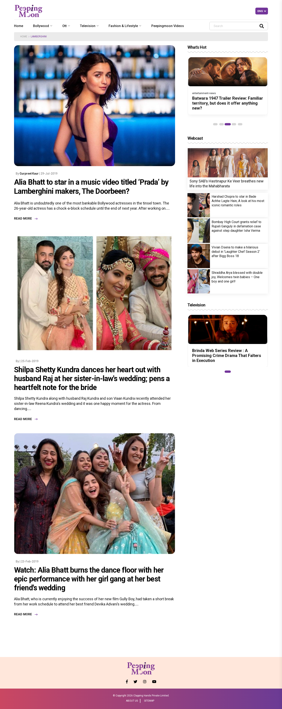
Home (18, 26)
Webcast (195, 138)
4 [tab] (234, 124)
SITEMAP (149, 700)
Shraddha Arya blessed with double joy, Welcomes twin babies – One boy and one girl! (237, 277)
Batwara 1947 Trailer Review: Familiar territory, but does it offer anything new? (227, 103)
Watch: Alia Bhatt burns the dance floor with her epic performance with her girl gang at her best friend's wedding (89, 579)
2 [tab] (221, 124)
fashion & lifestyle (123, 26)
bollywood (41, 26)
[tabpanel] (227, 86)
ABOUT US (132, 700)
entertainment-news (204, 93)
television (87, 26)
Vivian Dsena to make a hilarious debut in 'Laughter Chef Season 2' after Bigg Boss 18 (236, 251)
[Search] (261, 26)
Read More (23, 218)
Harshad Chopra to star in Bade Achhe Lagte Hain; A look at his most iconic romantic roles (238, 201)
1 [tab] (215, 124)
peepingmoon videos (167, 26)
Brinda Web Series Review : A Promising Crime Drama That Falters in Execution (226, 355)
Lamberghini (39, 36)
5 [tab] (240, 124)
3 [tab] (228, 124)
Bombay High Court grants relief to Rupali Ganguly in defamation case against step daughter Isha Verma (236, 226)
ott (64, 26)
